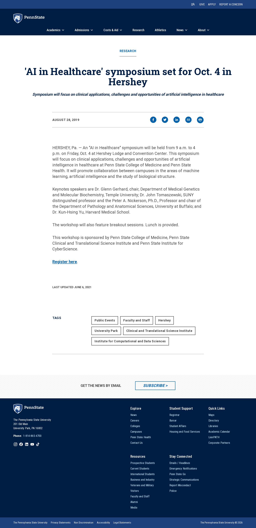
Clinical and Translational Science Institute (159, 331)
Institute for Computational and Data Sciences (130, 341)
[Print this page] (200, 120)
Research (128, 51)
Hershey (164, 320)
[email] (188, 120)
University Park (106, 331)
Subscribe (154, 385)
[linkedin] (176, 120)
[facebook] (153, 120)
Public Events (105, 320)
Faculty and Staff (136, 320)
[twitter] (165, 120)
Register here (64, 261)
